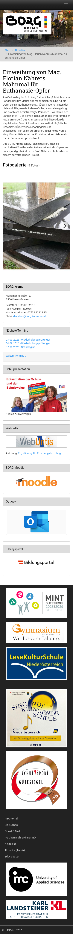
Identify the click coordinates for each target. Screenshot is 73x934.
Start (7, 50)
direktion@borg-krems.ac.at (29, 316)
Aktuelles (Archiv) (15, 850)
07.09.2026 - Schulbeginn (20, 347)
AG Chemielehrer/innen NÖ (20, 837)
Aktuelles (20, 50)
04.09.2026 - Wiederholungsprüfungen (28, 343)
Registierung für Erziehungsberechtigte (40, 453)
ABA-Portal (11, 818)
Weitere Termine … (16, 355)
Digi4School (11, 824)
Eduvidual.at (12, 856)
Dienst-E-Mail (12, 831)
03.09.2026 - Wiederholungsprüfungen (28, 339)
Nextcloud (10, 843)
